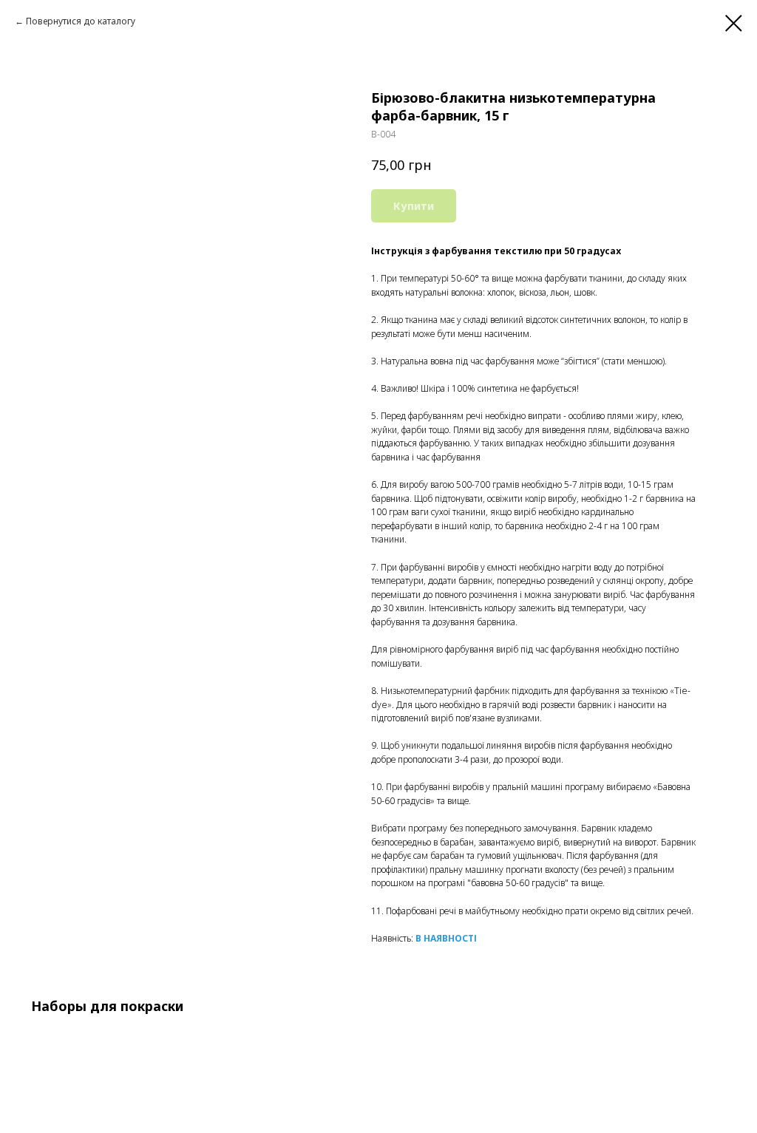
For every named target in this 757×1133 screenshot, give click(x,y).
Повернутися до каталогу (80, 21)
